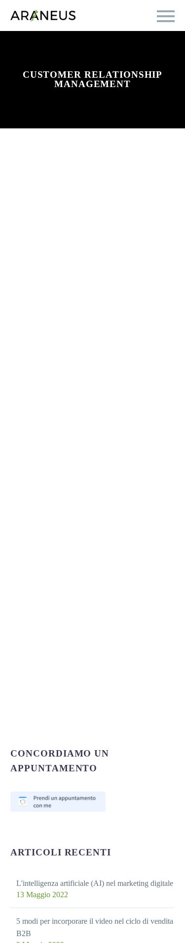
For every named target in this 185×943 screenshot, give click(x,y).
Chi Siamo (133, 72)
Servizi (23, 72)
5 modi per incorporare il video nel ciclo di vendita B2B (94, 927)
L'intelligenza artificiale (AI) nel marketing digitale (94, 883)
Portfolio (76, 72)
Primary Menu (166, 16)
